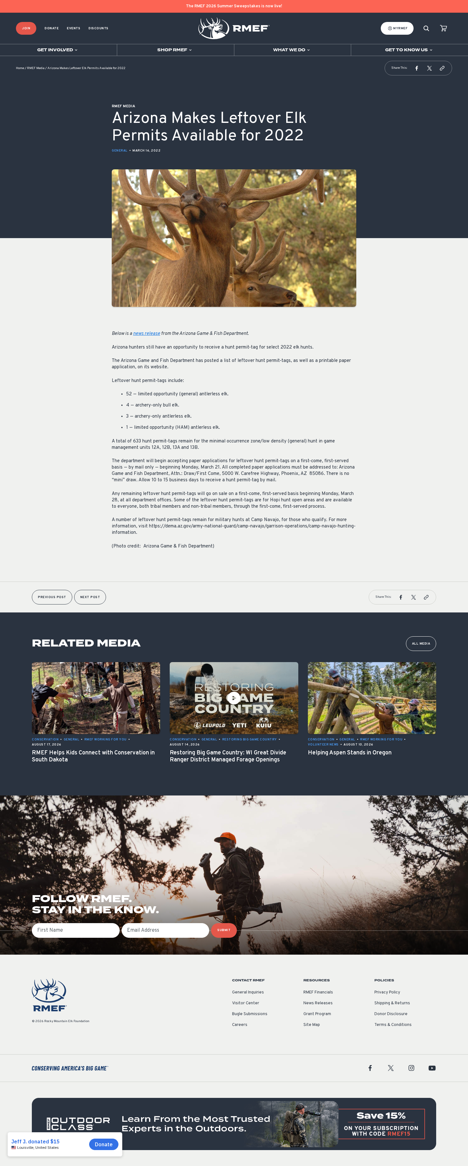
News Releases (318, 1003)
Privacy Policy (387, 992)
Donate (52, 28)
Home (20, 68)
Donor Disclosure (391, 1014)
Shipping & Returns (392, 1003)
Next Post (90, 597)
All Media (421, 644)
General (120, 151)
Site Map (311, 1025)
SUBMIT (223, 930)
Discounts (99, 28)
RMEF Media (36, 68)
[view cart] (443, 28)
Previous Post (52, 597)
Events (73, 28)
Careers (239, 1025)
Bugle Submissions (249, 1014)
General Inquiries (248, 992)
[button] (416, 68)
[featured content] (234, 1124)
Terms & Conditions (393, 1025)
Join (26, 28)
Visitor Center (245, 1003)
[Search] (426, 28)
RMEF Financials (318, 992)
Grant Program (317, 1014)
